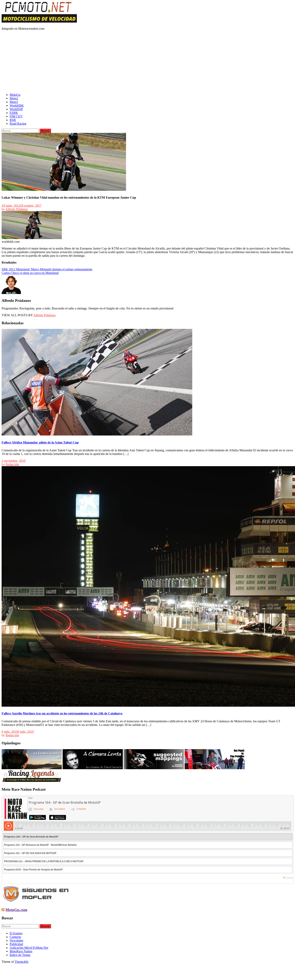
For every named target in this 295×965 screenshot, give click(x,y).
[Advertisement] (147, 62)
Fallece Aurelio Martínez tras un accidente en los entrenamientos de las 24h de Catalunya (62, 713)
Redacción (12, 464)
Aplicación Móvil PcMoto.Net (29, 947)
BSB (13, 120)
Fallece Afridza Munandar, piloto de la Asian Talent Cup (40, 442)
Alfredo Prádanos (16, 209)
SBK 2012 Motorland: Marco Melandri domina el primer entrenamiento (47, 269)
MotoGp (15, 94)
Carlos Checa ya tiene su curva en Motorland (30, 273)
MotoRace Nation (21, 951)
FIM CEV (16, 116)
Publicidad (16, 944)
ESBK (14, 112)
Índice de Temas (20, 955)
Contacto (15, 937)
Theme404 (21, 961)
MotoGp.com (16, 910)
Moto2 (14, 98)
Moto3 (14, 102)
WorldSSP (16, 109)
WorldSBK (17, 105)
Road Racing (18, 123)
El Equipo (16, 933)
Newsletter (16, 940)
